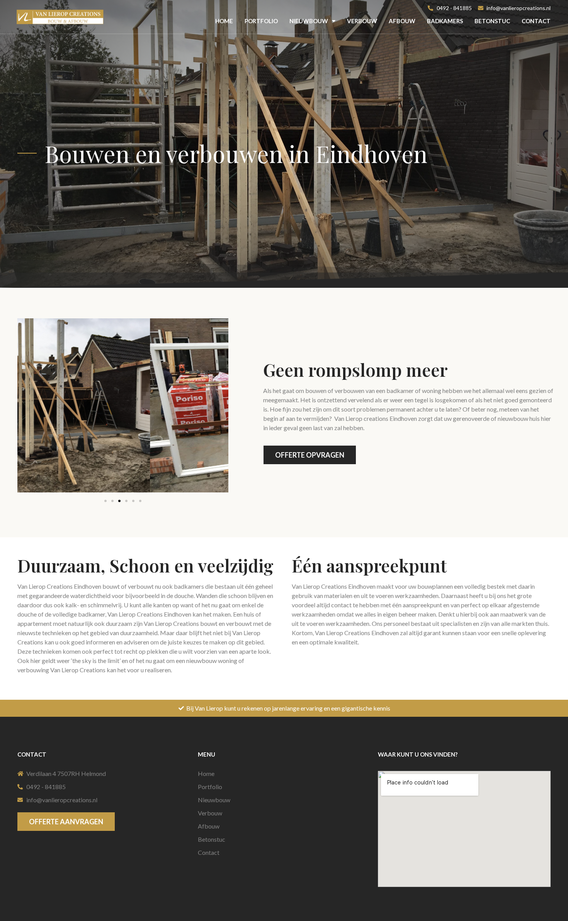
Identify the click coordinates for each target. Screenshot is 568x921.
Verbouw (362, 20)
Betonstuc (492, 20)
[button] (105, 501)
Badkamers (445, 20)
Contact (536, 20)
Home (224, 20)
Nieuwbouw (308, 20)
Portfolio (261, 20)
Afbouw (402, 20)
